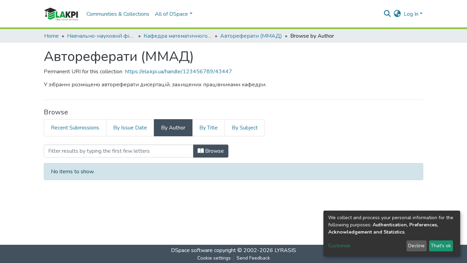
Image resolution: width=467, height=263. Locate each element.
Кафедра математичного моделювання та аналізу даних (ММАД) (178, 36)
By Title (208, 128)
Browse (214, 151)
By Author (173, 128)
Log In (411, 14)
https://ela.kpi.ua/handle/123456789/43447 (178, 71)
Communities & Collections (117, 14)
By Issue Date (130, 128)
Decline (416, 245)
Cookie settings (214, 258)
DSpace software (192, 250)
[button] (397, 14)
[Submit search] (387, 14)
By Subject (245, 128)
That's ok (441, 245)
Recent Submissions (75, 128)
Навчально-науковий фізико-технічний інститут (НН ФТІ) (101, 36)
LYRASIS (285, 250)
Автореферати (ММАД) (251, 36)
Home (51, 36)
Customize (339, 245)
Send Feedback (253, 258)
